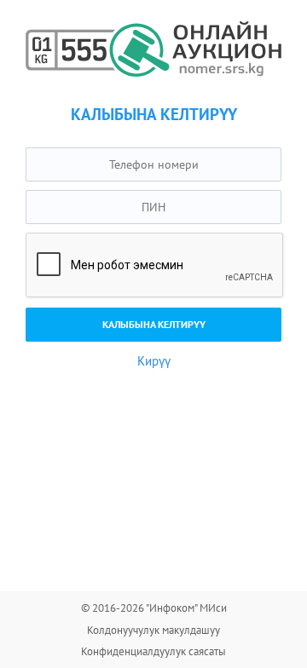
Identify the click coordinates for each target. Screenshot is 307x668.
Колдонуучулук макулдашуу (153, 630)
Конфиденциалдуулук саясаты (153, 651)
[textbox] (153, 164)
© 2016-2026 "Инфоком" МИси (154, 608)
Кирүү (154, 361)
